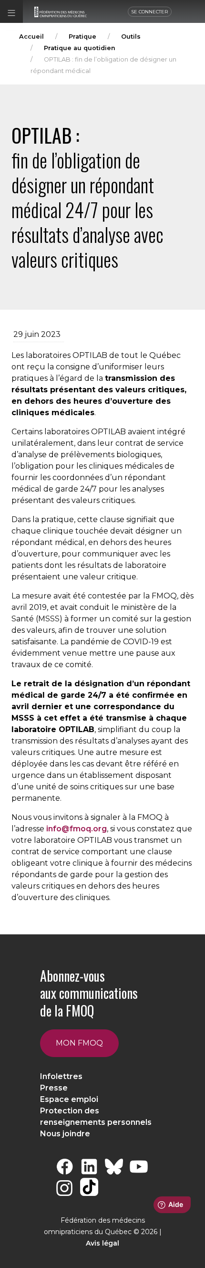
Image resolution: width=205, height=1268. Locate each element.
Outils (131, 36)
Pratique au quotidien (79, 48)
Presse (54, 1087)
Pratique (82, 36)
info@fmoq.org (76, 828)
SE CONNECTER (150, 11)
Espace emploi (69, 1099)
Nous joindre (65, 1133)
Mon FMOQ (79, 1043)
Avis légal (102, 1243)
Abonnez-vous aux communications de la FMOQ (89, 993)
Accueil (31, 36)
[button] (11, 11)
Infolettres (61, 1076)
